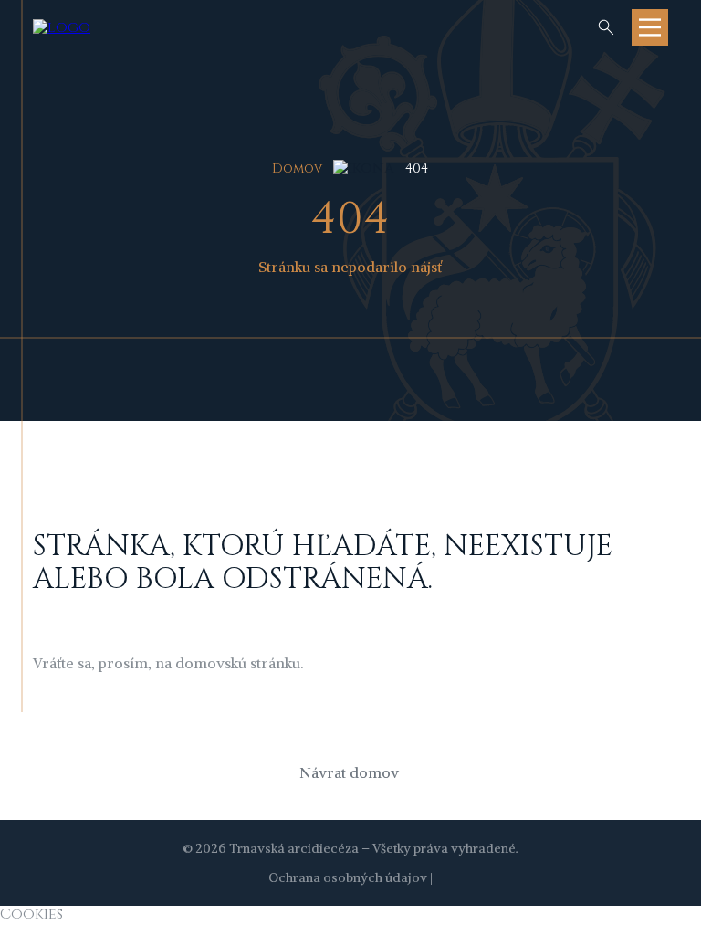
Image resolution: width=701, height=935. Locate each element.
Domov (297, 168)
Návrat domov (349, 772)
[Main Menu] (650, 27)
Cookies (31, 914)
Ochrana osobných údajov (347, 877)
